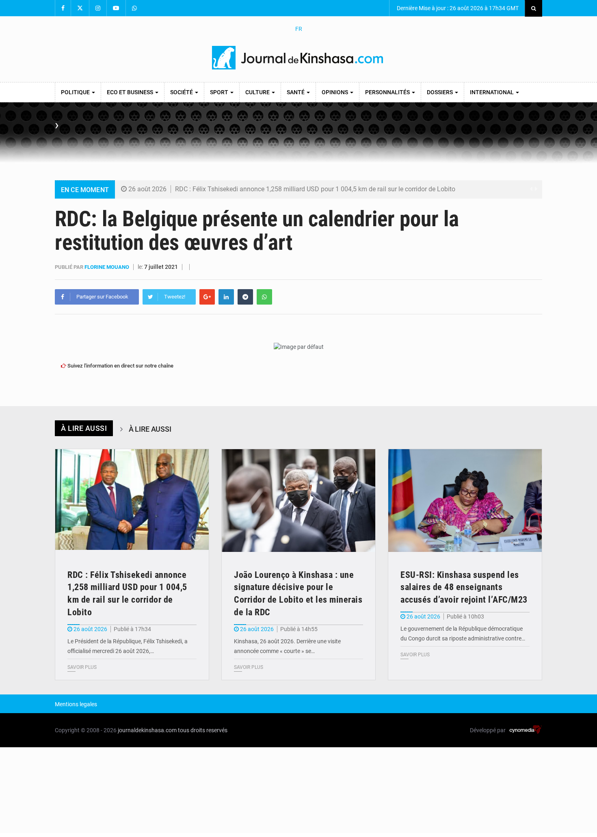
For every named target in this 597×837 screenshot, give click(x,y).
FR (298, 29)
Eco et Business (130, 92)
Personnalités (388, 92)
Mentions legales (76, 704)
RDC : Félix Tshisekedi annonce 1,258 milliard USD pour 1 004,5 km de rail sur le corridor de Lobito (315, 189)
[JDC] (298, 57)
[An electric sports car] (132, 500)
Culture (258, 92)
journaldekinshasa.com (147, 730)
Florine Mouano (107, 267)
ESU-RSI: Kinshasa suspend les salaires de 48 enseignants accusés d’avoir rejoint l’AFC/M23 (464, 587)
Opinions (335, 92)
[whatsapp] (264, 297)
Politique (76, 92)
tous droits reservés (202, 730)
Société (182, 92)
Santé (296, 92)
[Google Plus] (207, 297)
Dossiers (440, 92)
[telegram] (245, 297)
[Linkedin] (226, 297)
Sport (219, 92)
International (492, 92)
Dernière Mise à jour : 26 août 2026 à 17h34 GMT (457, 8)
